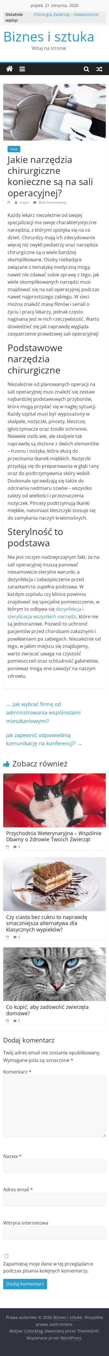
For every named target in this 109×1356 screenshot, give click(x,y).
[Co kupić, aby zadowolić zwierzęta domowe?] (54, 951)
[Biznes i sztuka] (9, 69)
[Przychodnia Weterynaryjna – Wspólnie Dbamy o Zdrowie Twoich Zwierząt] (54, 777)
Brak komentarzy (52, 202)
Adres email (18, 1189)
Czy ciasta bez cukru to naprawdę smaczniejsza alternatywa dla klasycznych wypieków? (46, 923)
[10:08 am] (8, 846)
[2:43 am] (10, 202)
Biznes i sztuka (48, 36)
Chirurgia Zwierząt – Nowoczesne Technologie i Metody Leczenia (66, 17)
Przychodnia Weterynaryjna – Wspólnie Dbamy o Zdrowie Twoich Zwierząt (53, 836)
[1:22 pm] (8, 1020)
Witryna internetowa (25, 1223)
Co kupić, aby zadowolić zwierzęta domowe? (47, 1010)
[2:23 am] (8, 936)
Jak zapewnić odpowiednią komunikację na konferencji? (44, 739)
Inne (13, 148)
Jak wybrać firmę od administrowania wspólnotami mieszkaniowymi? (43, 712)
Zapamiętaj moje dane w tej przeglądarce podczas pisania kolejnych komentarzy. (48, 1267)
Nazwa (12, 1156)
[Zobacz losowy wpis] (99, 69)
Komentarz (17, 1072)
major (25, 202)
